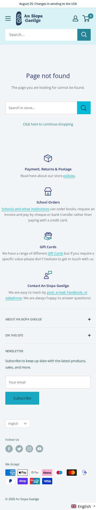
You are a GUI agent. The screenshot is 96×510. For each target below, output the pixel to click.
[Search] (84, 35)
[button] (83, 506)
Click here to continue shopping (48, 124)
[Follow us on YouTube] (39, 449)
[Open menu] (8, 18)
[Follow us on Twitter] (19, 449)
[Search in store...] (84, 107)
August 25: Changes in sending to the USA (48, 4)
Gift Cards (55, 253)
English (13, 423)
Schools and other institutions (25, 208)
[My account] (75, 18)
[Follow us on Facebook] (9, 449)
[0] (86, 18)
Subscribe (22, 398)
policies (69, 175)
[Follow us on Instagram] (29, 449)
